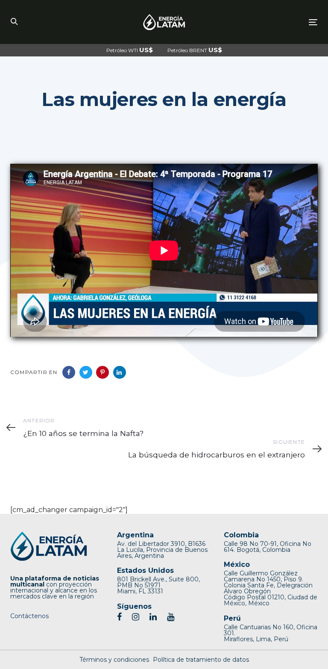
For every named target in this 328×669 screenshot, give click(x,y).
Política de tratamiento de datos (201, 659)
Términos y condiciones (114, 659)
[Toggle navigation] (266, 22)
